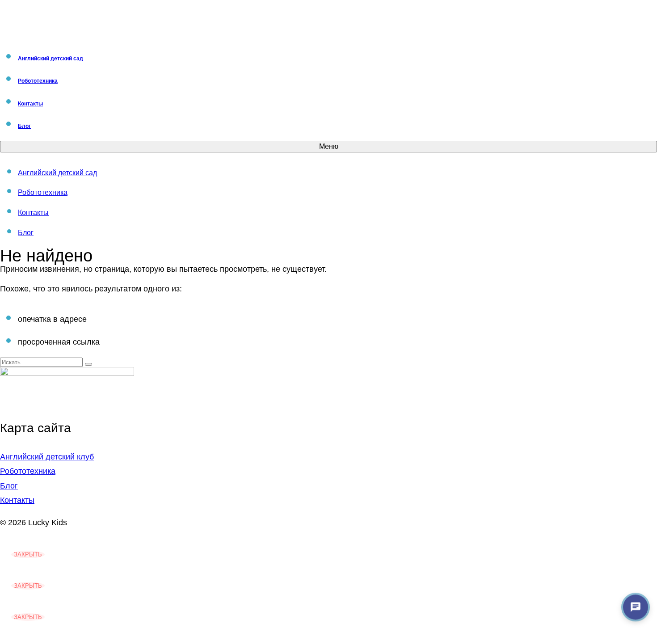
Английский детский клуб (47, 456)
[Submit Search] (88, 364)
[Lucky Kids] (328, 20)
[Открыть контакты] (635, 606)
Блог (9, 485)
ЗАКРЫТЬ (28, 554)
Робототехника (27, 471)
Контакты (17, 500)
